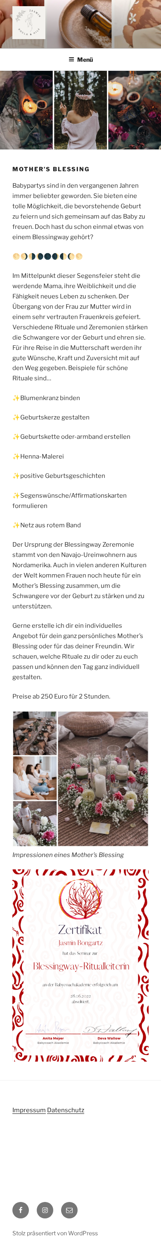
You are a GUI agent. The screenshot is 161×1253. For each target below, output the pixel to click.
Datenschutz (65, 1110)
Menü (85, 59)
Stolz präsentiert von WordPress (55, 1233)
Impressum (29, 1110)
